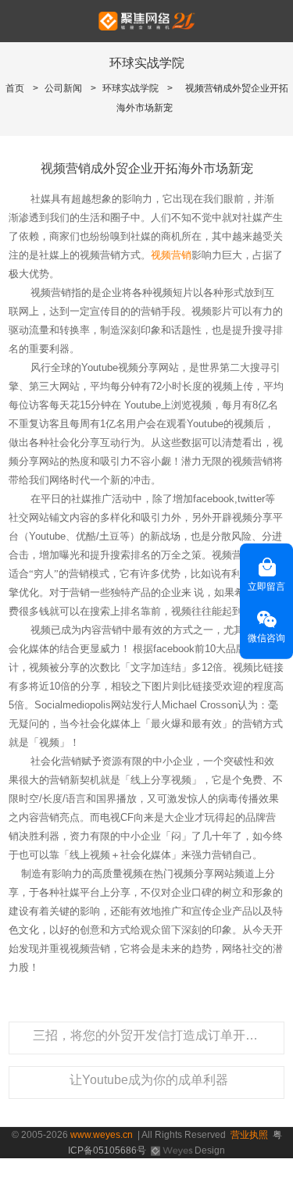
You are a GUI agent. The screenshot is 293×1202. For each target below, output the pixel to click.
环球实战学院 (130, 88)
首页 (14, 88)
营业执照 (249, 1134)
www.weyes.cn (101, 1134)
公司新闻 (63, 88)
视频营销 (171, 255)
